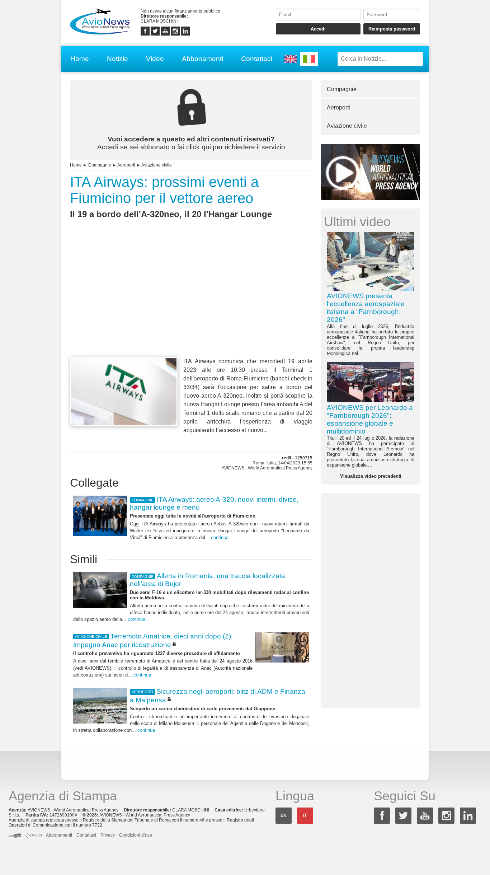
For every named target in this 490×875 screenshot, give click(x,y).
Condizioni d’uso (135, 835)
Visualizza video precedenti (370, 476)
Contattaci (256, 58)
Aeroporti (126, 165)
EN (284, 815)
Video (155, 58)
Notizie (117, 58)
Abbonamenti (202, 58)
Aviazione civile (156, 165)
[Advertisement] (191, 301)
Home (79, 58)
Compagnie (99, 165)
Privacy (107, 835)
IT (305, 815)
